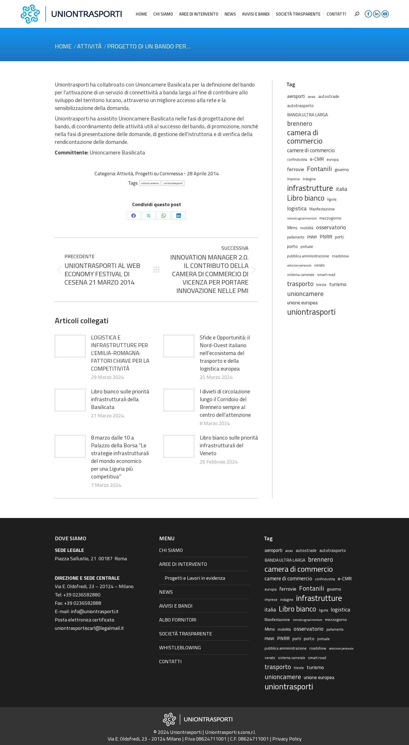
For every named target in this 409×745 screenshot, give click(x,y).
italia (341, 189)
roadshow (340, 256)
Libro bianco (305, 198)
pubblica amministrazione (308, 256)
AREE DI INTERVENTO (183, 564)
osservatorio (331, 227)
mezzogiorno (330, 218)
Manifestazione (322, 209)
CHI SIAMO (171, 550)
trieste (321, 284)
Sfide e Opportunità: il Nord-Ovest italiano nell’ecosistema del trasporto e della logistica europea (225, 353)
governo (342, 169)
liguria (331, 199)
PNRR (326, 236)
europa (333, 159)
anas (312, 96)
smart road (326, 274)
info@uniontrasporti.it (95, 611)
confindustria (297, 159)
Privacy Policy (287, 738)
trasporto (300, 284)
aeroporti (296, 96)
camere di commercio (311, 150)
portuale (306, 246)
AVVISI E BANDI (176, 606)
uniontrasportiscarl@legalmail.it (89, 628)
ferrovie (295, 169)
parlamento (295, 237)
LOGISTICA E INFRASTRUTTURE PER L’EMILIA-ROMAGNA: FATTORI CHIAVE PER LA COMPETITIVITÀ (120, 353)
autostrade (328, 96)
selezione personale (299, 265)
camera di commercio (304, 136)
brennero (299, 123)
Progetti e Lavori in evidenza (195, 578)
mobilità (306, 228)
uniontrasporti (173, 183)
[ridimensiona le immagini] (70, 346)
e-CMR (317, 159)
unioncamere (150, 183)
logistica (297, 208)
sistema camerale (300, 274)
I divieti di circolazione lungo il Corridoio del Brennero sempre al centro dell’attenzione (225, 403)
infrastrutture (310, 188)
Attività (125, 173)
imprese (293, 179)
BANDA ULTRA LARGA (307, 114)
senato (319, 265)
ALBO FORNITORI (177, 619)
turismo (337, 284)
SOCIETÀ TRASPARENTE (185, 633)
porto (292, 246)
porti (339, 237)
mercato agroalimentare (302, 218)
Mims (292, 227)
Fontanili (319, 168)
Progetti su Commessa (159, 173)
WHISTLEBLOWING (180, 647)
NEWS (166, 592)
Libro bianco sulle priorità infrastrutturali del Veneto (229, 445)
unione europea (302, 302)
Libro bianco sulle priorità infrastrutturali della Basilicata (120, 399)
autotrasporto (300, 105)
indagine (309, 179)
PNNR (312, 237)
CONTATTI (170, 661)
